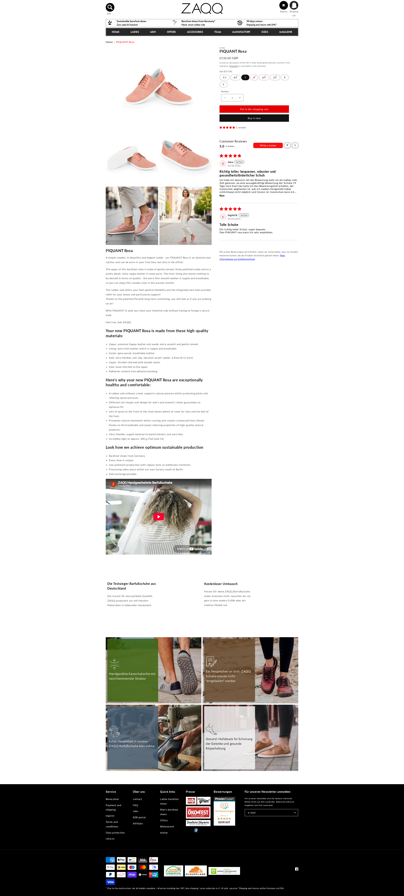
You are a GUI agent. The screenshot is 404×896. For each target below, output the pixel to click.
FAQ (135, 805)
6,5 (264, 77)
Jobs (135, 811)
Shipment (233, 66)
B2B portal (139, 817)
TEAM (217, 31)
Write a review (268, 145)
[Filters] (287, 145)
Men (153, 31)
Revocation (112, 798)
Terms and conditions (112, 824)
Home (115, 31)
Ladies (135, 31)
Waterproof (167, 826)
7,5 (275, 77)
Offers (164, 820)
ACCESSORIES (195, 31)
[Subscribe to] (294, 812)
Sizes (264, 31)
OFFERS (171, 31)
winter (164, 832)
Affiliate (138, 823)
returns (110, 838)
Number (225, 91)
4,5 (235, 77)
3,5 (224, 77)
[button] (110, 7)
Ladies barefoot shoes (169, 801)
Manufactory (241, 31)
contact (137, 798)
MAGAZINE (285, 31)
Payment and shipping (113, 807)
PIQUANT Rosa (125, 41)
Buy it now (254, 118)
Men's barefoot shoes (169, 812)
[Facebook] (296, 869)
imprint (110, 815)
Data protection (115, 832)
